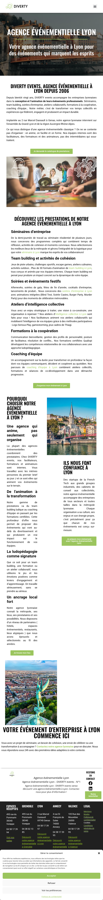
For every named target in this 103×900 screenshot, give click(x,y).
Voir (8, 837)
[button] (99, 853)
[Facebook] (90, 783)
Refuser (51, 883)
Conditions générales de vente (89, 828)
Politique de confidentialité (52, 897)
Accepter (51, 875)
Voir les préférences (51, 890)
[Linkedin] (90, 788)
